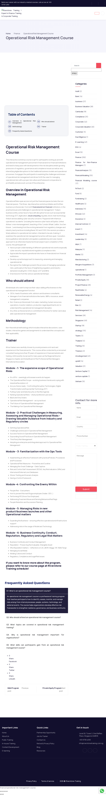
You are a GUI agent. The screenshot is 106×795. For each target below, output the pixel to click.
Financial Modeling (82, 175)
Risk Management (82, 310)
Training (78, 346)
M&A (77, 244)
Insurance (79, 219)
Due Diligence (80, 137)
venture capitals (81, 376)
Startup (78, 325)
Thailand (78, 341)
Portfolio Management (83, 275)
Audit (77, 91)
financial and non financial (42, 207)
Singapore (79, 320)
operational (79, 270)
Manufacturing (80, 259)
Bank (77, 96)
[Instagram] (95, 3)
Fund (77, 193)
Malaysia (78, 249)
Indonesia (79, 209)
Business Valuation (82, 106)
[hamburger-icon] (97, 13)
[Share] (5, 791)
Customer (79, 132)
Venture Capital (81, 371)
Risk (76, 305)
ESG (77, 147)
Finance (78, 157)
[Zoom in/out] (1, 791)
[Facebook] (89, 3)
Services (78, 315)
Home (8, 33)
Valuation (78, 366)
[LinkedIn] (102, 3)
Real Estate (79, 290)
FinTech (78, 188)
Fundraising (79, 198)
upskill (77, 361)
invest (77, 229)
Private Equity (80, 280)
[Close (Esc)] (7, 791)
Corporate (79, 122)
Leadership (79, 239)
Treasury (78, 351)
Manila (77, 254)
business (78, 101)
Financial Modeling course (86, 180)
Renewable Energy (82, 295)
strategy (78, 330)
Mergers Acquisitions (83, 264)
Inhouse (78, 214)
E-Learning (79, 142)
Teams (78, 336)
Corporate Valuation (83, 127)
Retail (77, 300)
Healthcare (79, 204)
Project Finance (81, 285)
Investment (79, 234)
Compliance (79, 117)
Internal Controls (81, 224)
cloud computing (34, 216)
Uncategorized (81, 356)
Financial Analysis (81, 170)
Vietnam (78, 381)
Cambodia (79, 111)
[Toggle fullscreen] (3, 791)
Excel (77, 152)
